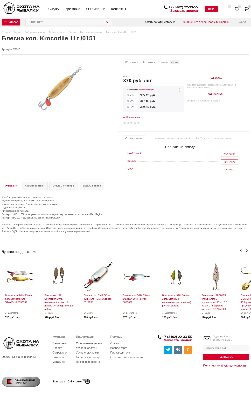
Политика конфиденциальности (224, 365)
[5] (138, 123)
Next (246, 250)
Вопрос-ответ (118, 347)
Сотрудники (59, 352)
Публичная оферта (88, 361)
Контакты (118, 9)
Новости (57, 347)
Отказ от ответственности (126, 357)
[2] (128, 123)
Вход (211, 8)
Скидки (54, 9)
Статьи (114, 343)
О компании (95, 9)
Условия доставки (87, 352)
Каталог (13, 22)
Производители (120, 352)
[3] (132, 123)
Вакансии (58, 357)
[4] (135, 123)
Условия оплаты (86, 347)
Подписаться (226, 357)
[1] (125, 123)
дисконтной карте (146, 90)
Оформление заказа (89, 343)
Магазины (58, 361)
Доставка (73, 9)
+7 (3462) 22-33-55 (183, 7)
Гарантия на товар (88, 357)
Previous (241, 250)
